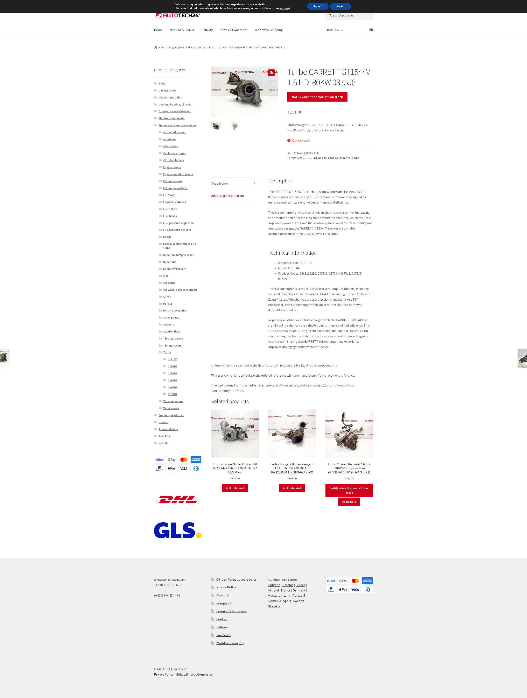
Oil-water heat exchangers (180, 290)
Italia (286, 595)
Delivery (207, 30)
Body (162, 83)
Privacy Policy (226, 587)
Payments (223, 635)
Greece (300, 585)
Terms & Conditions (234, 30)
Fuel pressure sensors (177, 230)
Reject (340, 6)
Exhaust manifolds (175, 188)
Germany (299, 590)
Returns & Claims (182, 30)
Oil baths (169, 283)
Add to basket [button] (235, 488)
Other (167, 297)
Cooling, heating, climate (175, 104)
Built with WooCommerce (194, 674)
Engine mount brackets (178, 174)
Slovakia (274, 606)
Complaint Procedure (231, 611)
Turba (212, 47)
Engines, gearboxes (171, 415)
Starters (168, 324)
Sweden (298, 601)
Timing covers (172, 345)
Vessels (163, 443)
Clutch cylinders (173, 160)
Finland (273, 590)
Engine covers (172, 167)
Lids (166, 276)
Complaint (224, 603)
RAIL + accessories (175, 310)
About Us (222, 595)
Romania (274, 601)
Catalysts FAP (167, 90)
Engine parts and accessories (187, 47)
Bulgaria (274, 585)
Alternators (170, 146)
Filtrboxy (169, 195)
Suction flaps (172, 331)
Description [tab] (219, 183)
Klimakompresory (174, 269)
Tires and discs (168, 429)
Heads (167, 237)
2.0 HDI (172, 387)
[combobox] (349, 15)
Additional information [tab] (227, 195)
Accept (317, 6)
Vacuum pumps (173, 401)
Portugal (298, 595)
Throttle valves (173, 338)
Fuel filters (170, 209)
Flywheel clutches (174, 202)
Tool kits (164, 436)
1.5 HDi (172, 373)
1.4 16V (172, 359)
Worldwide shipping (269, 30)
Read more (349, 502)
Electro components (172, 118)
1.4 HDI (172, 366)
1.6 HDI (223, 47)
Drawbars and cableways (175, 111)
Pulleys (168, 304)
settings (285, 8)
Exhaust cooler (172, 181)
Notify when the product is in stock (317, 97)
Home (158, 30)
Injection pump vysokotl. (179, 255)
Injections (169, 262)
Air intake (169, 139)
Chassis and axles (170, 97)
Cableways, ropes (174, 153)
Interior (163, 422)
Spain (287, 601)
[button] (271, 72)
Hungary (274, 595)
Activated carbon (174, 132)
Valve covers (171, 408)
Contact (222, 619)
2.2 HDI (172, 394)
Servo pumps (171, 317)
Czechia (287, 585)
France (285, 590)
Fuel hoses (170, 216)
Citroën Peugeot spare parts (236, 579)
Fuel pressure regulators (179, 223)
